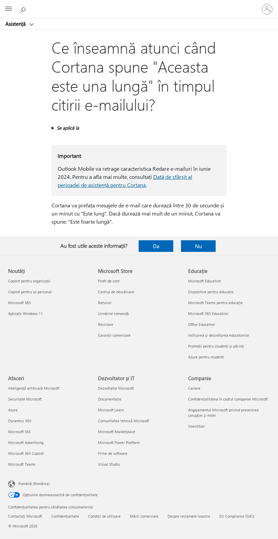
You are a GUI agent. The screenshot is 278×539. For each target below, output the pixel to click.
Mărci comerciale (144, 516)
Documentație (109, 399)
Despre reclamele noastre (188, 516)
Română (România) (33, 483)
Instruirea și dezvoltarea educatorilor (218, 335)
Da (156, 245)
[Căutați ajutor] (23, 8)
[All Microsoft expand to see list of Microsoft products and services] (8, 9)
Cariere (194, 388)
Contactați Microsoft (25, 516)
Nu (198, 245)
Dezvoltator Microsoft (116, 388)
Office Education (201, 324)
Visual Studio (109, 464)
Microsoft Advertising (25, 442)
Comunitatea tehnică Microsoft (123, 420)
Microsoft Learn (111, 409)
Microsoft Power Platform (119, 442)
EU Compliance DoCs (236, 516)
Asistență (16, 23)
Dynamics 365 (19, 420)
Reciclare (105, 324)
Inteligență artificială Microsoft (33, 388)
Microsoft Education (204, 280)
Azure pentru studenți (206, 356)
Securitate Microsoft (25, 399)
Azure (13, 409)
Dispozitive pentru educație (211, 291)
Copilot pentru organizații (29, 280)
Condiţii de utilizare (104, 516)
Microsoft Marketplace (116, 431)
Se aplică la (68, 128)
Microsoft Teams (22, 464)
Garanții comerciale (114, 335)
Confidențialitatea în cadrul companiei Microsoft (228, 399)
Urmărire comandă (113, 313)
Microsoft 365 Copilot (26, 453)
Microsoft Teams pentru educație (215, 302)
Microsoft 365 (19, 302)
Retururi (105, 302)
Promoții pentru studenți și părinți (216, 346)
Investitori (196, 426)
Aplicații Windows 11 (25, 313)
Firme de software (112, 453)
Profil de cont (109, 280)
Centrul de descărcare (116, 291)
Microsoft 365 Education (208, 313)
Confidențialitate (65, 516)
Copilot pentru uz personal (30, 291)
